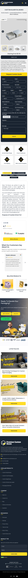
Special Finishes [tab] (14, 177)
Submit (14, 136)
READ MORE (14, 376)
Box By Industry (5, 12)
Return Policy (5, 530)
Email (16, 79)
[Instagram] (14, 576)
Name (3, 79)
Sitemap (4, 520)
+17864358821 (5, 463)
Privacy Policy (5, 524)
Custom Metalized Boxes (15, 12)
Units (3, 96)
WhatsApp (6, 319)
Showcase (4, 517)
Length (4, 90)
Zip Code (17, 84)
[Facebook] (11, 576)
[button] (4, 48)
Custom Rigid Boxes (6, 479)
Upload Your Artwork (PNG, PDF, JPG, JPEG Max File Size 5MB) (13, 113)
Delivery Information (6, 504)
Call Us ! (16, 313)
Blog (3, 501)
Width (12, 90)
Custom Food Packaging (7, 475)
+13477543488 (4, 461)
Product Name (18, 96)
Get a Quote (6, 313)
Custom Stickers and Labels (8, 482)
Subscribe (14, 554)
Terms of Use (5, 527)
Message (4, 126)
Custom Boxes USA (6, 533)
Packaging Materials (6, 485)
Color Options (5, 107)
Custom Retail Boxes (6, 472)
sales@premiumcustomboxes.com (9, 458)
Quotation (4, 508)
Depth (20, 90)
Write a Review (14, 239)
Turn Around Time (19, 107)
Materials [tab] (12, 175)
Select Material (5, 101)
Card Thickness (18, 101)
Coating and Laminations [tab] (21, 175)
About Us (4, 495)
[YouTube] (17, 576)
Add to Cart (14, 57)
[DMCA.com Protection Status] (4, 557)
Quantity (4, 120)
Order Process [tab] (5, 175)
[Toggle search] (22, 3)
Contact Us (4, 498)
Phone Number (6, 84)
